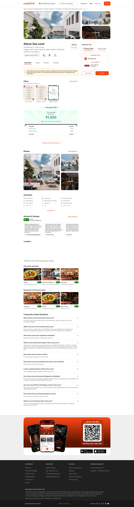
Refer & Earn (73, 474)
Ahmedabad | (76, 492)
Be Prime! (98, 3)
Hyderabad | (94, 492)
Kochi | (27, 494)
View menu (73, 81)
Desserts (42, 49)
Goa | (69, 492)
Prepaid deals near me (53, 474)
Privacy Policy (73, 479)
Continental (60, 49)
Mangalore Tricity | (85, 496)
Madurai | (55, 496)
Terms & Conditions (75, 476)
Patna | (58, 494)
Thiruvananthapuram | (32, 496)
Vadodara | (98, 494)
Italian (48, 49)
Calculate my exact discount (50, 143)
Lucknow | (101, 492)
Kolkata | (60, 492)
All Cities (94, 496)
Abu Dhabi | (62, 496)
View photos (72, 151)
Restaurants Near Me (52, 476)
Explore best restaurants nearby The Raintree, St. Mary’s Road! (43, 498)
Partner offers (30, 474)
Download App (30, 476)
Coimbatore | (34, 494)
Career (27, 482)
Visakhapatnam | (50, 494)
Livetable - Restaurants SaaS (99, 471)
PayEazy (71, 471)
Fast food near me (52, 471)
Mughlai (26, 49)
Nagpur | (42, 496)
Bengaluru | (42, 492)
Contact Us (83, 3)
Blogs (91, 3)
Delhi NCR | (29, 492)
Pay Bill (102, 73)
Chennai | (50, 492)
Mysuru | (91, 494)
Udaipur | (49, 496)
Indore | (79, 494)
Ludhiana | (85, 494)
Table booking (50, 468)
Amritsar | (64, 494)
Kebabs (53, 49)
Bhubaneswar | (72, 494)
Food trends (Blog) (31, 471)
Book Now (88, 73)
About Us (28, 468)
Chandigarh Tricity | (72, 496)
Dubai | (65, 492)
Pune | (55, 492)
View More (50, 210)
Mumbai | (36, 492)
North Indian (34, 49)
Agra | (87, 492)
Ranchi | (41, 494)
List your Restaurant (96, 468)
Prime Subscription (75, 468)
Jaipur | (83, 492)
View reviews (72, 217)
